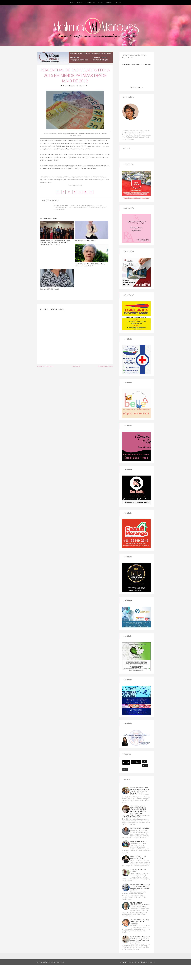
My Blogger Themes (148, 962)
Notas (79, 2)
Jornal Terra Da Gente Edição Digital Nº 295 (136, 64)
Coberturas (90, 2)
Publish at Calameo (136, 87)
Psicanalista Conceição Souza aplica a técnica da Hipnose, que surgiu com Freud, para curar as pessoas (140, 939)
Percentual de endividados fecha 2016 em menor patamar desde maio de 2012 (75, 75)
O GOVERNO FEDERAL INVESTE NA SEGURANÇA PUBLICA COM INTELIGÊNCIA (90, 265)
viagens (145, 765)
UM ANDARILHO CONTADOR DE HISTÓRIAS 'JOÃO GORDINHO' (139, 921)
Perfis (100, 2)
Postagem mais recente (45, 366)
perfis (144, 762)
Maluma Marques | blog (56, 962)
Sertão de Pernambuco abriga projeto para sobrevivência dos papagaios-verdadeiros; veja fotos (140, 887)
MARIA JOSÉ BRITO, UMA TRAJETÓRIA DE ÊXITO (138, 857)
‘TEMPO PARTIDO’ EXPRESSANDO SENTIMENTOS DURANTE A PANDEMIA (140, 905)
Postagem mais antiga (105, 366)
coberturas (135, 762)
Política (118, 2)
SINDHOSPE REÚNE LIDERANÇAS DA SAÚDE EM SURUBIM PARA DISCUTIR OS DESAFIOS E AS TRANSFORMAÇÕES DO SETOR (55, 242)
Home (72, 2)
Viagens (109, 2)
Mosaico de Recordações (138, 841)
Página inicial (76, 366)
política (125, 769)
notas (126, 762)
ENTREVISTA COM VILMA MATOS (85, 240)
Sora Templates (133, 962)
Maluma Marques (69, 86)
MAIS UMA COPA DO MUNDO (49, 289)
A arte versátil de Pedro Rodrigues (138, 870)
